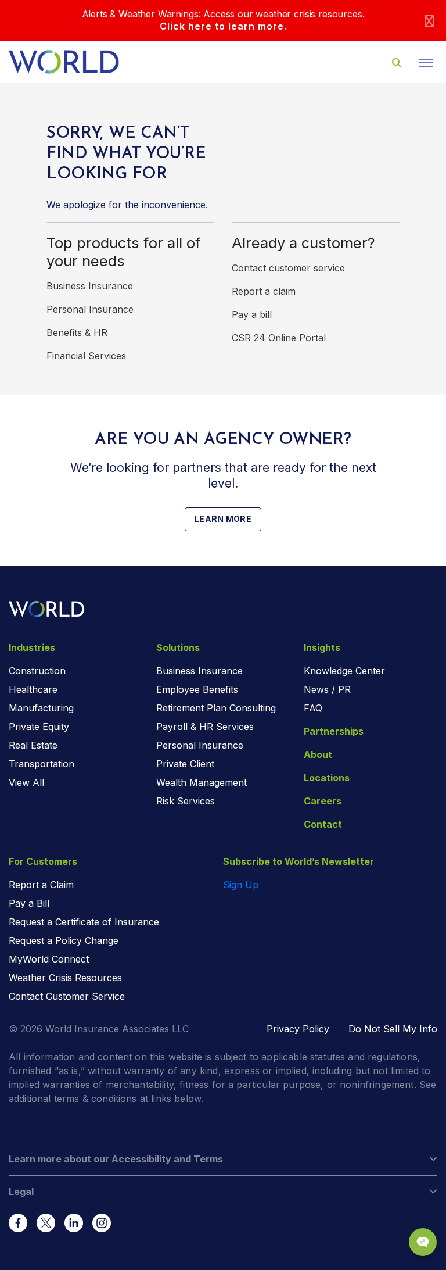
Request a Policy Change (63, 940)
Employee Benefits (197, 689)
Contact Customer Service (67, 996)
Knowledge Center (344, 671)
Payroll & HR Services (205, 726)
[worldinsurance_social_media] (18, 1223)
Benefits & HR (76, 332)
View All (26, 782)
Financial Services (86, 356)
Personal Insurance (90, 309)
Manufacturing (41, 708)
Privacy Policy (298, 1029)
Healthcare (33, 689)
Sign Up (240, 884)
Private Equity (39, 726)
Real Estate (33, 745)
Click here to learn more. (223, 26)
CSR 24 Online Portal (279, 338)
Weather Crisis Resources (65, 977)
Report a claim (264, 291)
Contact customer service (288, 268)
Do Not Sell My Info (392, 1029)
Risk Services (185, 801)
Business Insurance (89, 286)
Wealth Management (201, 782)
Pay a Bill (29, 903)
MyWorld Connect (49, 959)
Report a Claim (41, 884)
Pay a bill (252, 314)
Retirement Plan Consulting (216, 708)
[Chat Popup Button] (423, 1242)
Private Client (185, 764)
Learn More (223, 519)
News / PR (327, 689)
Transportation (41, 764)
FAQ (313, 708)
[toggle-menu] (425, 62)
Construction (37, 671)
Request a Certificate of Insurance (84, 922)
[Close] (429, 20)
